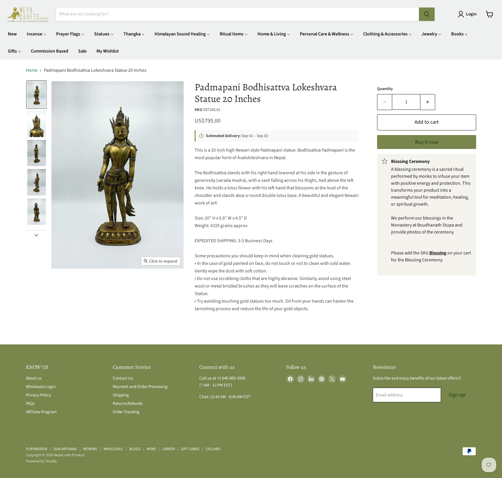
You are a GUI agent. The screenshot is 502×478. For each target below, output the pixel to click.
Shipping (121, 395)
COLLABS (213, 449)
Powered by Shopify (41, 461)
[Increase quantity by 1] (427, 102)
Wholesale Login (40, 387)
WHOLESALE (113, 449)
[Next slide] (36, 235)
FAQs (30, 403)
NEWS (151, 449)
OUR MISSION (36, 449)
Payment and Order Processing (140, 387)
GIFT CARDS (190, 449)
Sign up (457, 394)
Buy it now (426, 142)
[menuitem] (12, 34)
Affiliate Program (41, 412)
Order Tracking (126, 412)
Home (31, 70)
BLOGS (134, 449)
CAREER (168, 449)
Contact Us (123, 378)
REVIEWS (90, 449)
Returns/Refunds (128, 403)
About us (34, 378)
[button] (468, 14)
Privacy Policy (38, 395)
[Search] (427, 14)
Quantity (385, 89)
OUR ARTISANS (65, 449)
